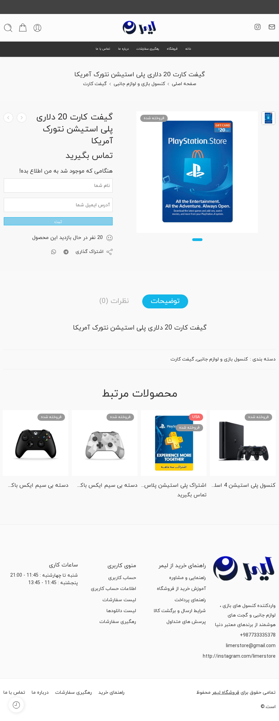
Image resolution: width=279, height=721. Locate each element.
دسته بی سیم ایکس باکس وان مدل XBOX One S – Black (35, 485)
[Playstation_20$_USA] (268, 118)
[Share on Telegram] (66, 252)
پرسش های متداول (186, 622)
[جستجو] (8, 28)
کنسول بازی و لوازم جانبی (139, 84)
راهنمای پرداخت (190, 600)
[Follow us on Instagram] (257, 27)
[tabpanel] (197, 173)
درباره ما (123, 49)
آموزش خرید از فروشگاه (181, 589)
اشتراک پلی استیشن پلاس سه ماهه (174, 485)
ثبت (58, 222)
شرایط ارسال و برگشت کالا (179, 611)
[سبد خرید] (23, 28)
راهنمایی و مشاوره (187, 578)
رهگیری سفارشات (147, 49)
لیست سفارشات (119, 600)
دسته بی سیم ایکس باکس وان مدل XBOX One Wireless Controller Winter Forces (104, 485)
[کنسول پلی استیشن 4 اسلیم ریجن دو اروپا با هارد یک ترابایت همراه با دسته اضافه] (243, 443)
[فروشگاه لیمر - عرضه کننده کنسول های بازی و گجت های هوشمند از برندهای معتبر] (139, 27)
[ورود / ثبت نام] (37, 28)
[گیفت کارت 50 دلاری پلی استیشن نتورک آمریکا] (22, 118)
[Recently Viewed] (16, 704)
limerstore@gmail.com (251, 646)
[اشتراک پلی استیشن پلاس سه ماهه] (174, 443)
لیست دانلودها (121, 611)
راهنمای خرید (111, 692)
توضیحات (165, 301)
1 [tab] (197, 245)
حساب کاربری (122, 578)
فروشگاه (172, 49)
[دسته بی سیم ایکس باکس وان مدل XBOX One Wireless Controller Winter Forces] (104, 443)
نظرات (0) (114, 301)
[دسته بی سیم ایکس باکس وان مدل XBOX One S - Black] (35, 443)
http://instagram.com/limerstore (239, 656)
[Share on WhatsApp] (53, 252)
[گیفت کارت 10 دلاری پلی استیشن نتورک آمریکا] (8, 118)
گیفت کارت (95, 84)
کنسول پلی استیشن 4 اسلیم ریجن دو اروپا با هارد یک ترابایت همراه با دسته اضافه (243, 485)
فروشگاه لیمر (225, 692)
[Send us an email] (272, 27)
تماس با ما (103, 49)
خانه (188, 49)
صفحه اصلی (184, 84)
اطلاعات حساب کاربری (113, 589)
